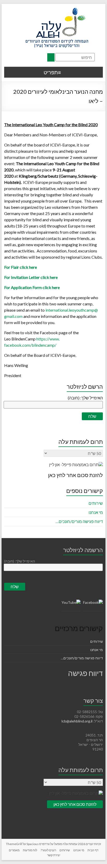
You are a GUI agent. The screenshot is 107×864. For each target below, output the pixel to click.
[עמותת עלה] (57, 10)
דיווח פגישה (85, 673)
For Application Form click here (32, 287)
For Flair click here (20, 267)
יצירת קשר (53, 855)
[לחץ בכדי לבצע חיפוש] (51, 57)
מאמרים (14, 850)
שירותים (96, 503)
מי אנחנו (96, 512)
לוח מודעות (30, 850)
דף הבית (93, 850)
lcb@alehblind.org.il (77, 721)
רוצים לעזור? (48, 850)
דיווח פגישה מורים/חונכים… (79, 521)
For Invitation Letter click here (31, 277)
